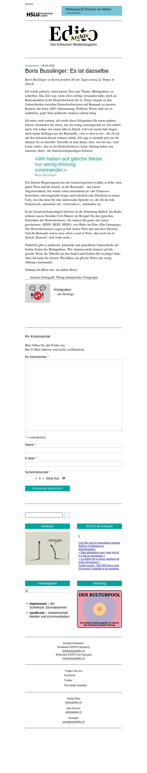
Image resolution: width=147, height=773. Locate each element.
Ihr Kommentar (37, 357)
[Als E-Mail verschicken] (53, 313)
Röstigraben (32, 65)
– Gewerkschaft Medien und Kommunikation (49, 614)
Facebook (69, 675)
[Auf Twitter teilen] (41, 313)
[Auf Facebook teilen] (29, 313)
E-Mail (30, 458)
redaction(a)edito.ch (73, 658)
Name (30, 444)
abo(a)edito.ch (73, 712)
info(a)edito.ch (73, 702)
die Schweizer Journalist (48, 605)
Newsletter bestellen (75, 685)
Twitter (68, 680)
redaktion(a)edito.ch (73, 650)
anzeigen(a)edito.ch (74, 721)
